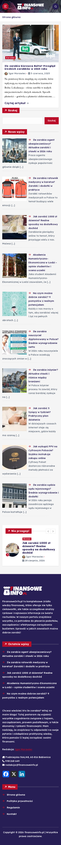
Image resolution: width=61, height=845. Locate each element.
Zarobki (10, 58)
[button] (48, 531)
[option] (30, 550)
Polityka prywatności (20, 801)
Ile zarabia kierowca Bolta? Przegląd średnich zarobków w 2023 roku (30, 67)
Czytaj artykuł (15, 103)
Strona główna (11, 17)
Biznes (26, 539)
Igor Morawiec (17, 73)
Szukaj (12, 110)
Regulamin (13, 807)
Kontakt (12, 814)
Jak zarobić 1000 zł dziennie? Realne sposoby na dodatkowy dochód (38, 547)
